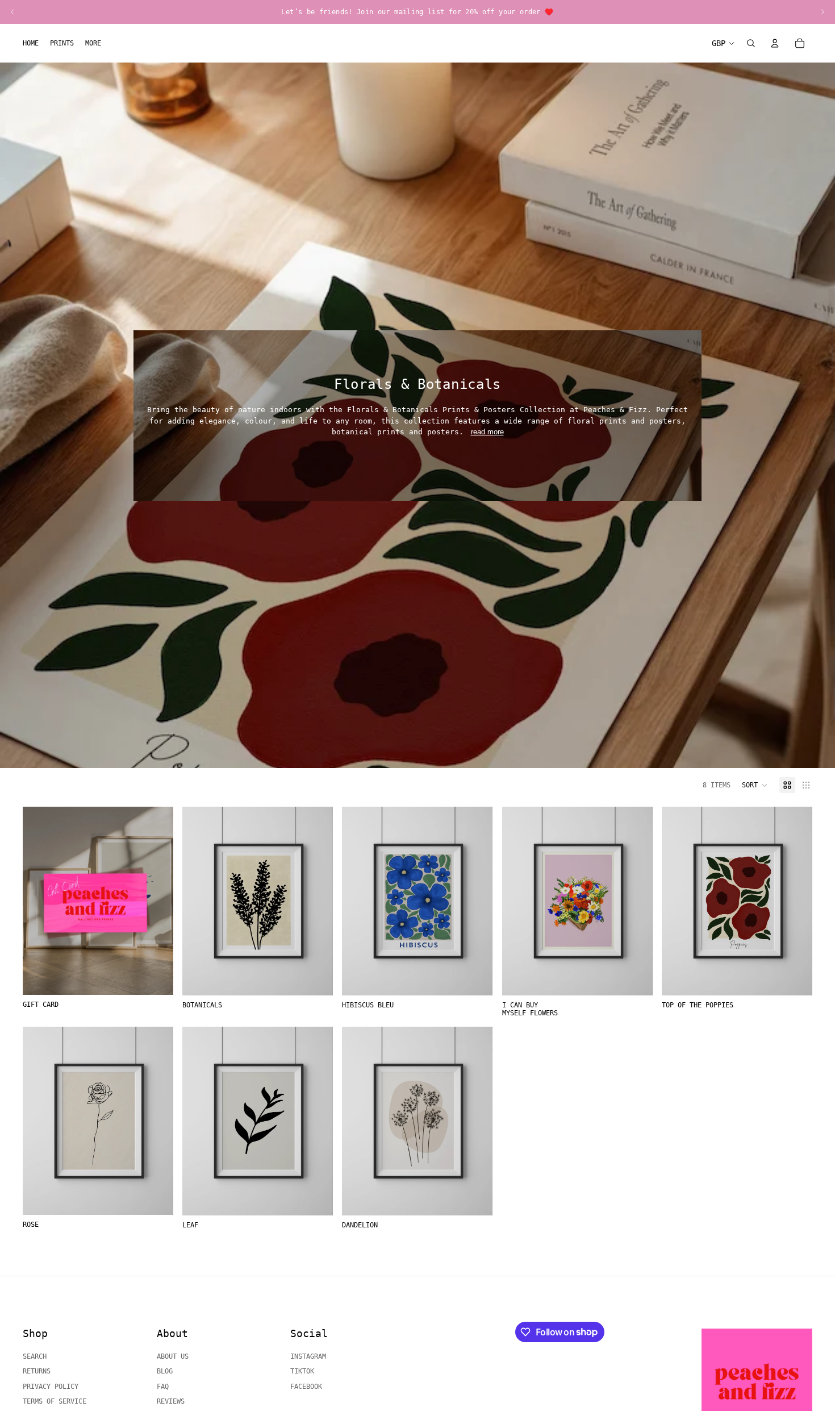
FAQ (163, 1387)
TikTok (302, 1371)
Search (35, 1356)
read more (487, 432)
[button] (755, 785)
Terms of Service (54, 1401)
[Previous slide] (199, 901)
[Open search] (750, 43)
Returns (37, 1371)
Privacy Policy (50, 1387)
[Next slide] (316, 901)
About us (173, 1356)
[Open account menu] (774, 43)
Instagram (308, 1356)
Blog (165, 1371)
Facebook (306, 1387)
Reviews (171, 1401)
